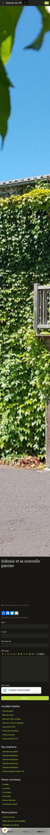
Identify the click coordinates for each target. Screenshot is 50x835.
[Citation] (18, 654)
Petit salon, (6, 796)
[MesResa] (41, 831)
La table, (5, 784)
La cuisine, (6, 788)
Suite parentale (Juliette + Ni (13, 771)
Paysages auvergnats (10, 825)
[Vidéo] (32, 654)
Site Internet (6, 641)
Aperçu (41, 654)
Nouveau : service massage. (13, 723)
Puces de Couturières (10, 731)
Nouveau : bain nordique (11, 719)
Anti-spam (5, 685)
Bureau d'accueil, (8, 800)
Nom (3, 622)
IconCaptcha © (36, 692)
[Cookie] (5, 830)
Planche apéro (7, 711)
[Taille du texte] (11, 654)
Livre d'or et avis (8, 817)
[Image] (29, 654)
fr (45, 3)
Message (5, 651)
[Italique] (5, 654)
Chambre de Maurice (10, 767)
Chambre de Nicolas (10, 756)
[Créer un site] (9, 831)
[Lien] (24, 654)
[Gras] (2, 654)
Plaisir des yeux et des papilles (13, 821)
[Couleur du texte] (14, 654)
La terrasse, (6, 792)
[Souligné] (8, 654)
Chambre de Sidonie (10, 759)
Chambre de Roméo (10, 763)
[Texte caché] (26, 654)
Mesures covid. (8, 715)
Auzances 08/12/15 (10, 739)
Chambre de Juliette (10, 752)
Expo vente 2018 (8, 727)
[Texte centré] (21, 654)
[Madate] (25, 831)
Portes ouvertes (8, 735)
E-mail (3, 632)
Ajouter (25, 698)
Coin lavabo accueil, (9, 804)
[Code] (35, 654)
